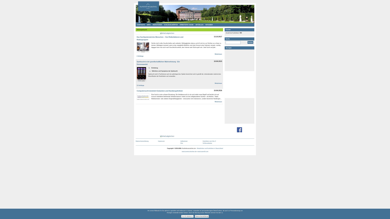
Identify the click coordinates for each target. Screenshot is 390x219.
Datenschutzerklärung (201, 216)
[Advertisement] (239, 60)
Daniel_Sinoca (140, 81)
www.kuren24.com (203, 151)
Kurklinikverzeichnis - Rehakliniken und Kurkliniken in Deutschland (148, 7)
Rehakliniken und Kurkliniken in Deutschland (210, 148)
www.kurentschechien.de (189, 151)
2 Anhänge (140, 56)
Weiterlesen (218, 54)
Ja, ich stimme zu (187, 216)
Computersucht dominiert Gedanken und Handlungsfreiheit (160, 91)
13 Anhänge (140, 85)
